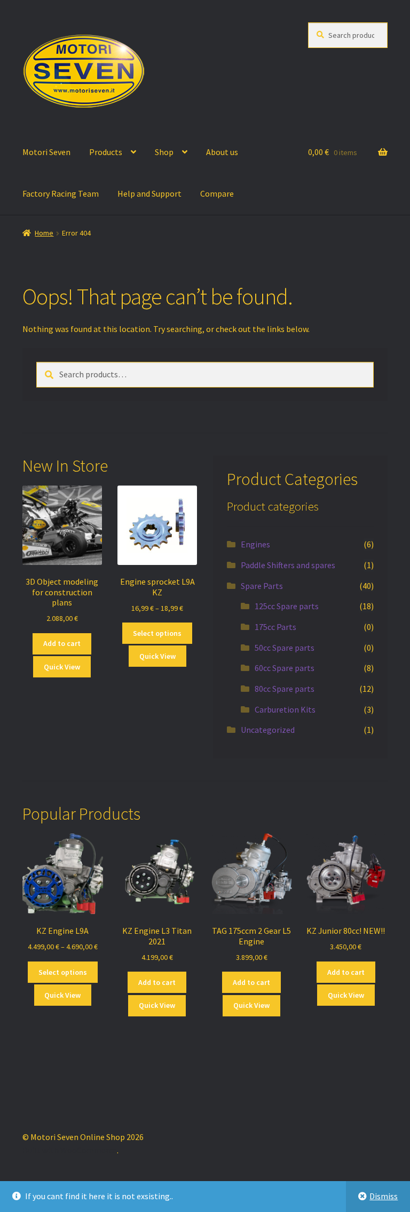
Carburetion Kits (285, 709)
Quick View (62, 667)
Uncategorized (268, 729)
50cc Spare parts (284, 647)
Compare (217, 193)
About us (222, 152)
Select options (157, 633)
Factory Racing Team (60, 193)
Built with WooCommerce (69, 1150)
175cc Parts (275, 626)
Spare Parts (262, 585)
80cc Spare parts (284, 688)
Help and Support (149, 193)
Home (44, 233)
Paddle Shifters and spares (288, 565)
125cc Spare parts (287, 606)
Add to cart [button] (62, 643)
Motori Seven (46, 152)
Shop (164, 152)
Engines (255, 544)
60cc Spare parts (284, 667)
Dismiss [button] (383, 1196)
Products (105, 152)
